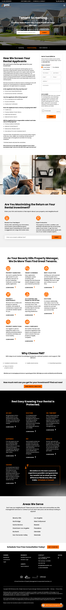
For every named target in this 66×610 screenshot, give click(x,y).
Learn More (10, 287)
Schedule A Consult (46, 480)
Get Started (53, 547)
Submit (44, 32)
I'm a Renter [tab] (56, 67)
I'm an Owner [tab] (46, 67)
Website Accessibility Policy (22, 595)
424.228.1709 (60, 1)
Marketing (21, 48)
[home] (6, 5)
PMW (48, 589)
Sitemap (52, 589)
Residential (6, 557)
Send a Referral (25, 566)
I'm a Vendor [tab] (46, 69)
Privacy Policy (59, 589)
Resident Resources (26, 557)
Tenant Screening (31, 48)
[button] (58, 558)
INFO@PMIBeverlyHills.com (45, 565)
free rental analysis (33, 386)
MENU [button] (64, 5)
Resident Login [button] (24, 559)
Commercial (6, 559)
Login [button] (4, 562)
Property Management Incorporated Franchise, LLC (38, 581)
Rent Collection (43, 48)
